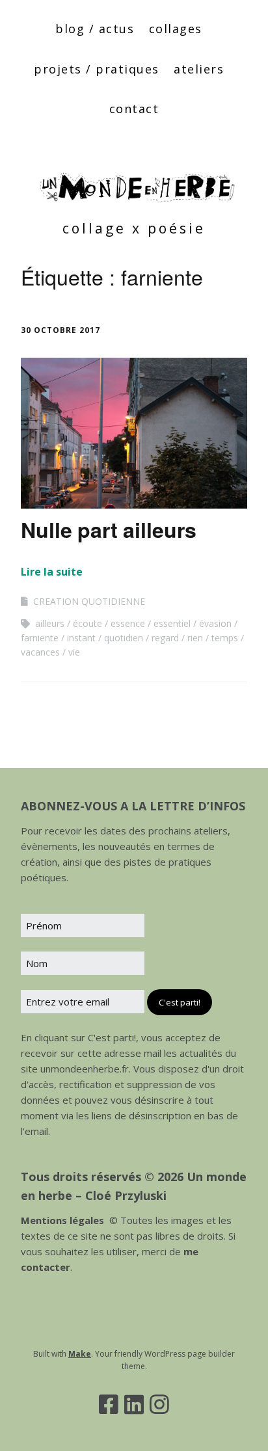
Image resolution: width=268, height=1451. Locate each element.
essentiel (172, 623)
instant (81, 638)
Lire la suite (52, 572)
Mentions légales (62, 1220)
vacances (40, 652)
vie (74, 652)
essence (128, 623)
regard (165, 638)
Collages (175, 28)
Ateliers (199, 69)
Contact (134, 108)
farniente (40, 638)
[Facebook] (108, 1404)
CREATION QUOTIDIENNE (89, 601)
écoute (87, 623)
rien (195, 638)
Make (79, 1353)
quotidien (123, 638)
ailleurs (49, 623)
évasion (215, 623)
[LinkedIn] (134, 1404)
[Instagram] (159, 1404)
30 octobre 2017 (60, 330)
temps (224, 638)
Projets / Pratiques (96, 69)
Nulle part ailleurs (108, 529)
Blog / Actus (94, 28)
